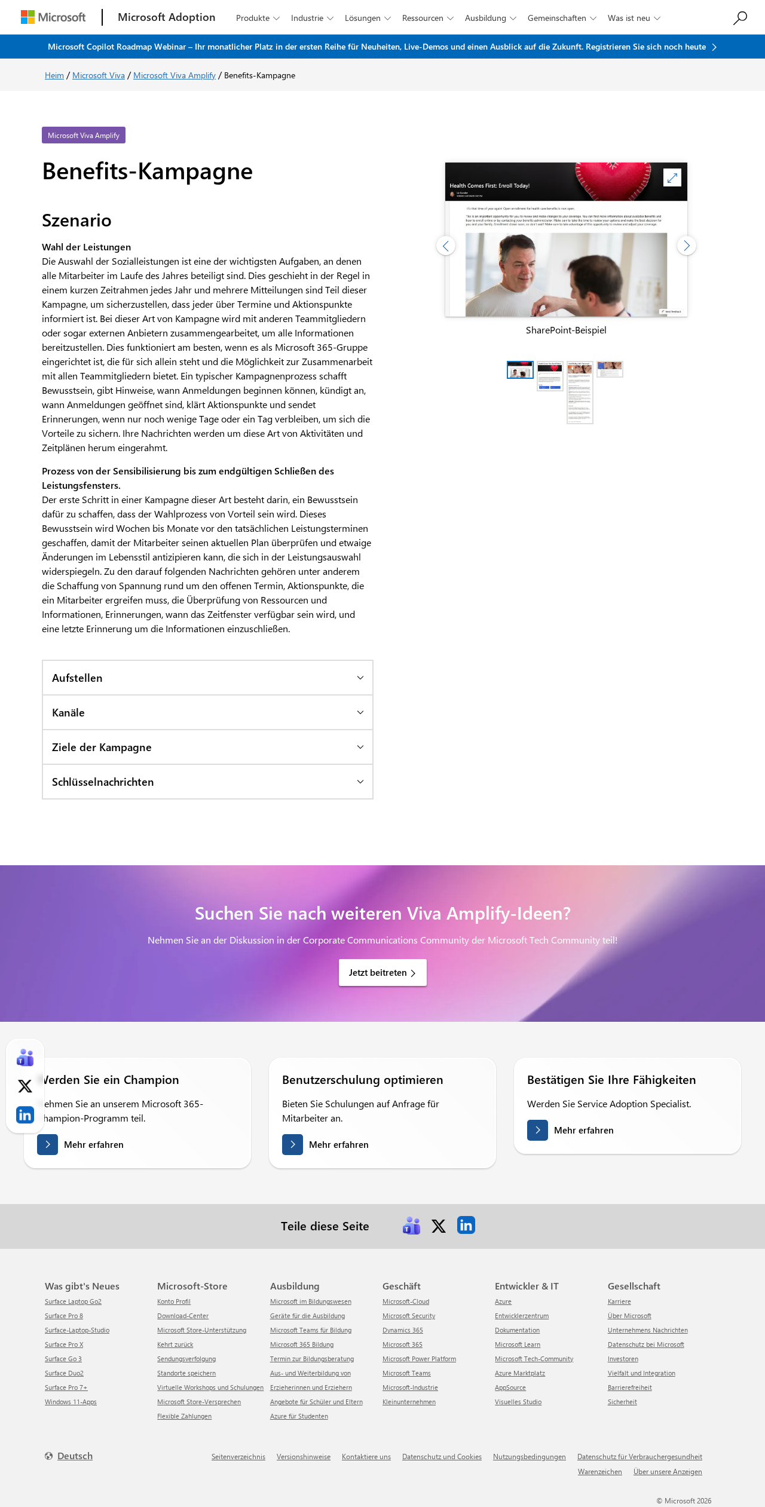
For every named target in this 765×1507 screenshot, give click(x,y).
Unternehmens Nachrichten (648, 1329)
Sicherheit (622, 1401)
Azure (503, 1301)
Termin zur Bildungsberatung (312, 1358)
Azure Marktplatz (520, 1372)
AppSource (510, 1387)
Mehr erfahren (94, 1144)
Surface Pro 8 (64, 1315)
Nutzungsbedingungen (529, 1456)
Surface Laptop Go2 (73, 1301)
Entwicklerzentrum (522, 1315)
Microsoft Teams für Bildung (310, 1329)
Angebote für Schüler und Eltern (316, 1401)
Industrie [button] (312, 17)
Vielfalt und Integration (641, 1372)
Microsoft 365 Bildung (301, 1344)
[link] (411, 1225)
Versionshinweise (304, 1456)
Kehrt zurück (175, 1344)
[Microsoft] (53, 17)
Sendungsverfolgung (186, 1358)
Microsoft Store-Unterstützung (201, 1329)
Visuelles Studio (518, 1401)
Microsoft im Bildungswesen (310, 1301)
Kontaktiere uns (366, 1456)
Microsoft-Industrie (410, 1387)
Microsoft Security (408, 1315)
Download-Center (183, 1315)
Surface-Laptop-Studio (77, 1329)
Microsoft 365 (402, 1344)
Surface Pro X (64, 1344)
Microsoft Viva (98, 75)
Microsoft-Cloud (405, 1301)
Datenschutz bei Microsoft (646, 1344)
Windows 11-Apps (71, 1401)
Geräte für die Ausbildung (307, 1315)
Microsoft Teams (406, 1372)
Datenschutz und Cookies (442, 1456)
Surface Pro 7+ (66, 1387)
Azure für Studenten (299, 1415)
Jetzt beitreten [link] (378, 972)
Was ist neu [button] (634, 17)
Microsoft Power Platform (419, 1358)
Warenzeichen (600, 1471)
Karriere (619, 1301)
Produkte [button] (258, 17)
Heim (54, 75)
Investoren (623, 1358)
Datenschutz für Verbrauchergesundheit (639, 1456)
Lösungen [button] (368, 17)
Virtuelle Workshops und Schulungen (210, 1387)
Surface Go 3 (63, 1358)
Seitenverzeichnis (238, 1456)
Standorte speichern (186, 1372)
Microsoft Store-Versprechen (199, 1401)
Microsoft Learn (517, 1344)
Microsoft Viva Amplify (174, 75)
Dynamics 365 (402, 1329)
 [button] (672, 178)
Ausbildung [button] (490, 17)
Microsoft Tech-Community (534, 1358)
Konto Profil (174, 1301)
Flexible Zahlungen (184, 1415)
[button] (208, 677)
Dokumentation (517, 1329)
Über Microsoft (629, 1315)
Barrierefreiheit (630, 1387)
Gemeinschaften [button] (562, 17)
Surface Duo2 (64, 1372)
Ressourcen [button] (428, 17)
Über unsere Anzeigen (668, 1471)
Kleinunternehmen (409, 1401)
